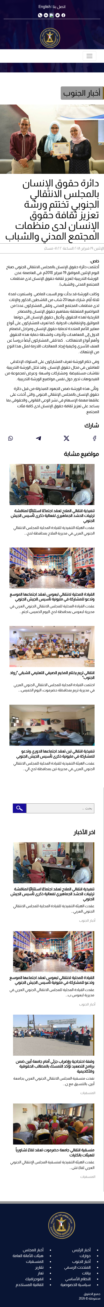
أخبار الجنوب (81, 1261)
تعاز (40, 1273)
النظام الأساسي (78, 1279)
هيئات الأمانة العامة (28, 1256)
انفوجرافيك (34, 1279)
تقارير (39, 1267)
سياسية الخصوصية (75, 1285)
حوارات (85, 1256)
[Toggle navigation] (89, 56)
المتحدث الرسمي (77, 1267)
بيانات (86, 1273)
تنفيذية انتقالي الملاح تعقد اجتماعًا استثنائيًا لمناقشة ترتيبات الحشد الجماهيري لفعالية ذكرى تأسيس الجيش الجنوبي (53, 516)
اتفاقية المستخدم (30, 1285)
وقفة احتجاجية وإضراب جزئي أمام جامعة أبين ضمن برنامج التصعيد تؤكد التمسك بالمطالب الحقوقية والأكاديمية (55, 1066)
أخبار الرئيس (81, 1250)
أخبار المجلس (33, 1250)
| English (45, 7)
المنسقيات (35, 1261)
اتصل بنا (59, 7)
